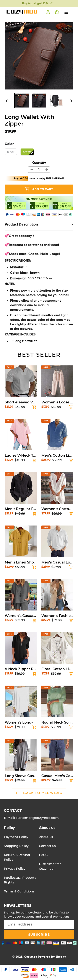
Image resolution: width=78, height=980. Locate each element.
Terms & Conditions (19, 891)
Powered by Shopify (52, 956)
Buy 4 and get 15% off (37, 3)
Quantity (39, 162)
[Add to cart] (34, 407)
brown (27, 152)
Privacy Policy (14, 869)
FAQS (43, 855)
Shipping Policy (16, 846)
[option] (22, 100)
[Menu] (66, 12)
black (11, 152)
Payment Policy (16, 837)
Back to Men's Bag (42, 793)
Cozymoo (30, 956)
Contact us (47, 846)
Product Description (21, 224)
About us (46, 837)
